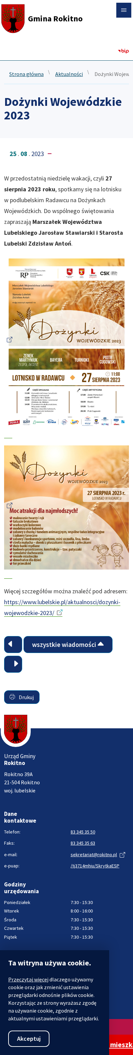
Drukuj (26, 697)
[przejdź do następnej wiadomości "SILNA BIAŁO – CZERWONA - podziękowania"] (13, 664)
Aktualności (69, 74)
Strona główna (26, 74)
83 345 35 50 (83, 832)
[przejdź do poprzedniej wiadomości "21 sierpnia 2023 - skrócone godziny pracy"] (13, 644)
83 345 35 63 (83, 843)
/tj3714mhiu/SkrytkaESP (95, 866)
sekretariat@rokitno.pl (94, 854)
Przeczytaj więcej (28, 979)
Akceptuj (29, 1038)
